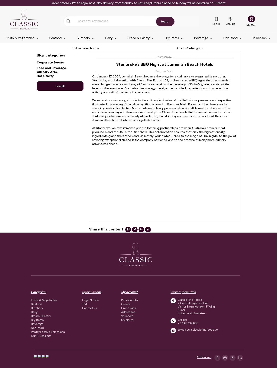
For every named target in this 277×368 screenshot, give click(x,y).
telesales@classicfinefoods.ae (198, 330)
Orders (125, 304)
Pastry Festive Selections (48, 332)
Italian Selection (84, 48)
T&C (85, 304)
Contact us (89, 308)
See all (60, 86)
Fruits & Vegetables (20, 38)
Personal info (129, 300)
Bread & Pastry (139, 38)
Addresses (128, 312)
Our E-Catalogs (189, 48)
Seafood (56, 38)
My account (129, 292)
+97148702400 (188, 323)
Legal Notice (90, 300)
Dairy (109, 38)
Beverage (201, 38)
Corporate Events (164, 71)
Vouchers (127, 316)
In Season (260, 38)
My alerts (127, 320)
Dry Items (172, 38)
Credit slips (128, 308)
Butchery (84, 38)
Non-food (231, 38)
